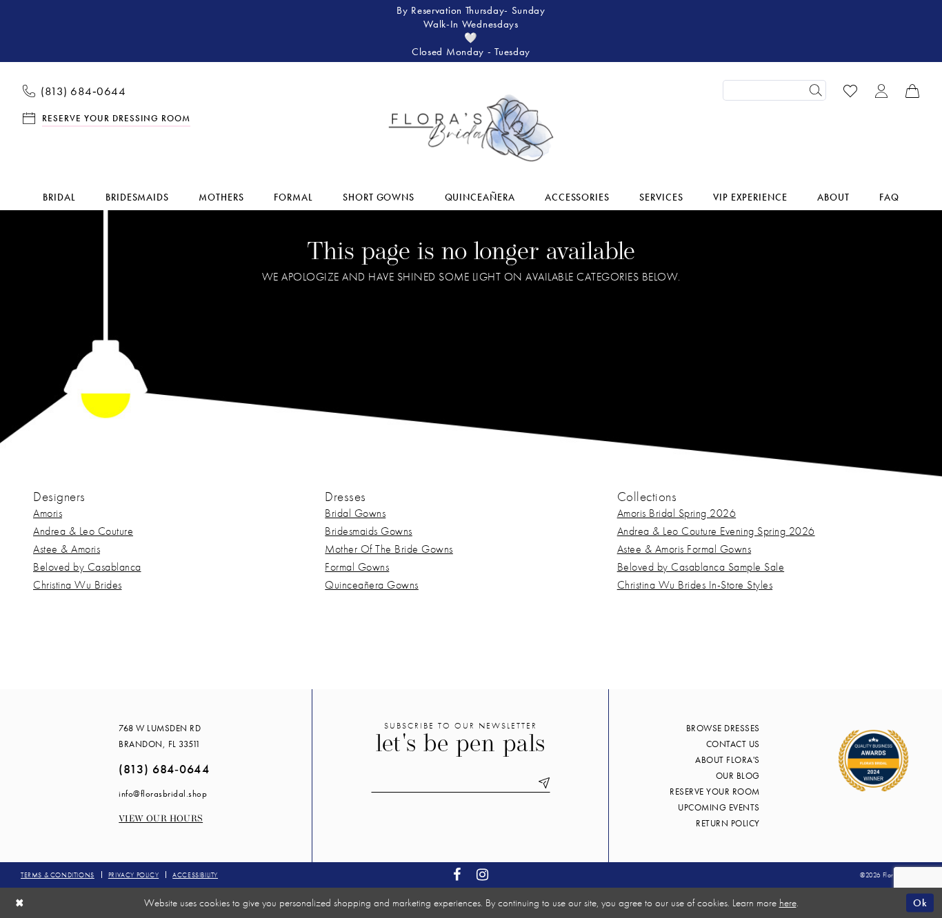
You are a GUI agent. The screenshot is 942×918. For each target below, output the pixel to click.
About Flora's (727, 760)
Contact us (733, 744)
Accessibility (195, 874)
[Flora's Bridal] (471, 128)
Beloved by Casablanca (87, 567)
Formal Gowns (357, 567)
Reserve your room (715, 791)
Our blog (738, 776)
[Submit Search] (815, 90)
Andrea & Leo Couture (83, 531)
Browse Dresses (723, 728)
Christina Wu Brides (77, 585)
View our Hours (161, 819)
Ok (920, 902)
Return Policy (728, 823)
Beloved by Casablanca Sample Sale (701, 567)
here (787, 903)
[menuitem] (74, 90)
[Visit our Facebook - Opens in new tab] (457, 875)
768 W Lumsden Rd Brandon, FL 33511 (160, 736)
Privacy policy (133, 874)
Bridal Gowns (355, 513)
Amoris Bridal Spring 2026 (676, 513)
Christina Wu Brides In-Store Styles (695, 585)
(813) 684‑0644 (164, 768)
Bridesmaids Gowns (368, 531)
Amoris (47, 513)
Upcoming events (719, 807)
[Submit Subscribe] (541, 783)
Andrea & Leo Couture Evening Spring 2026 (716, 531)
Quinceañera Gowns (372, 585)
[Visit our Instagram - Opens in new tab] (483, 875)
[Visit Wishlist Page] (850, 90)
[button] (881, 90)
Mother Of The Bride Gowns (389, 549)
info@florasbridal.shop (163, 793)
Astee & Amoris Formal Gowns (684, 549)
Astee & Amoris (66, 549)
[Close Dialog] (20, 902)
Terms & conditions (57, 874)
